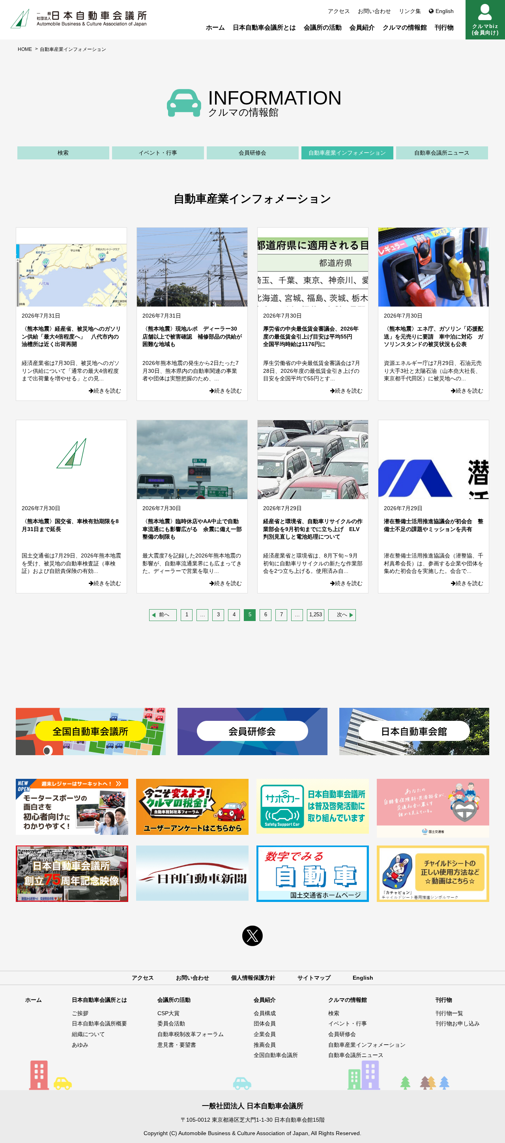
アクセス (339, 11)
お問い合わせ (374, 11)
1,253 (315, 614)
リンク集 (410, 11)
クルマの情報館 (405, 27)
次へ (342, 614)
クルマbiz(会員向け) (485, 29)
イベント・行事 (157, 153)
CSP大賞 (168, 1013)
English (445, 11)
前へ (164, 614)
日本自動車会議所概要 (99, 1023)
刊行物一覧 (449, 1013)
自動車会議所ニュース (441, 153)
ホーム (215, 27)
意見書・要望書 (176, 1045)
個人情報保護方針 (253, 978)
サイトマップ (314, 978)
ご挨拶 (80, 1013)
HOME (25, 49)
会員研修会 (252, 153)
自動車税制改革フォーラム (190, 1034)
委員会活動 (171, 1023)
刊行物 (444, 27)
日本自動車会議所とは (264, 27)
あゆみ (80, 1045)
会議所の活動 (323, 27)
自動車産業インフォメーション (347, 153)
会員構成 (265, 1013)
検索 (63, 153)
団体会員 (265, 1023)
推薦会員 (265, 1045)
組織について (88, 1034)
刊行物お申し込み (458, 1023)
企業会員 (265, 1034)
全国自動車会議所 (276, 1055)
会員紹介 (362, 27)
